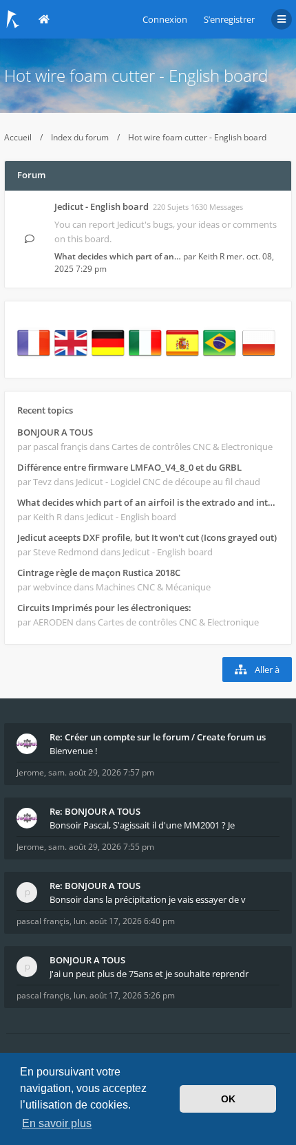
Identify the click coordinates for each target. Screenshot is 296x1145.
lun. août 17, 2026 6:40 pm (124, 921)
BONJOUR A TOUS (55, 432)
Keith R (211, 256)
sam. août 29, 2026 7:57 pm (101, 772)
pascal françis (43, 921)
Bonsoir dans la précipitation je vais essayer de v (148, 899)
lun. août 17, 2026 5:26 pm (124, 995)
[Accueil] (13, 19)
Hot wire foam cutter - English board (136, 75)
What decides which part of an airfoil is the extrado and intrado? (148, 502)
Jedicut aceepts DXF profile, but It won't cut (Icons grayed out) (147, 537)
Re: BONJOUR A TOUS (95, 811)
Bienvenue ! (73, 751)
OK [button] (228, 1098)
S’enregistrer (229, 19)
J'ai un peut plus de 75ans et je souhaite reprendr (149, 973)
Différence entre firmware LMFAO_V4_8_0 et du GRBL (129, 467)
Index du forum (80, 137)
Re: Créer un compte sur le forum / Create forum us (158, 737)
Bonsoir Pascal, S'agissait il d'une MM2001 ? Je (142, 825)
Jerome (30, 772)
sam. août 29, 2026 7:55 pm (101, 847)
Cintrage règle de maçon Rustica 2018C (98, 572)
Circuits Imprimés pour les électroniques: (104, 607)
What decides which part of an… (117, 256)
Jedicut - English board (101, 206)
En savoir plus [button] (57, 1123)
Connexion (164, 19)
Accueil (18, 137)
